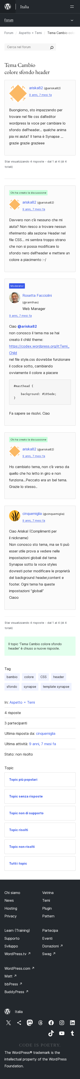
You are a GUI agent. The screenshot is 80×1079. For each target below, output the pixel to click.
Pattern (48, 916)
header (58, 677)
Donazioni (52, 946)
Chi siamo (12, 892)
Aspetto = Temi (30, 33)
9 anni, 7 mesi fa (40, 94)
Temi (46, 900)
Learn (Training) (17, 930)
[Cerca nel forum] (52, 47)
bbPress (13, 984)
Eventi (47, 938)
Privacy (10, 916)
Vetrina (48, 892)
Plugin (47, 908)
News (9, 900)
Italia (19, 1011)
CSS (43, 677)
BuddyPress (16, 992)
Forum (8, 20)
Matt (10, 976)
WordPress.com (19, 968)
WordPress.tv (17, 954)
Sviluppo (11, 946)
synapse (30, 686)
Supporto (12, 938)
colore (29, 677)
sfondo (12, 686)
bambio (12, 677)
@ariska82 (27, 326)
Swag (49, 954)
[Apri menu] (73, 6)
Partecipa (50, 930)
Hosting (10, 908)
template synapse (56, 686)
